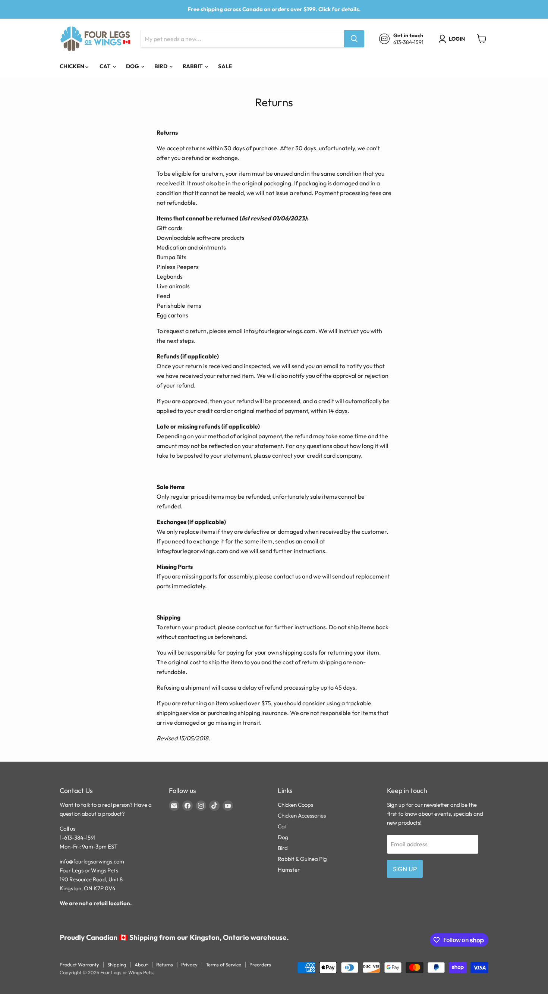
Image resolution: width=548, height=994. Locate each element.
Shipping (116, 965)
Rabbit (193, 66)
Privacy (189, 965)
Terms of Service (223, 965)
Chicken (72, 66)
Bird (161, 66)
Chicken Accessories (302, 815)
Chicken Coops (295, 804)
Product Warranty (79, 965)
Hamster (289, 869)
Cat (106, 66)
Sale (225, 66)
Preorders (260, 965)
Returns (164, 965)
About (141, 965)
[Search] (354, 38)
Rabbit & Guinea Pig (302, 858)
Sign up (405, 869)
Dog (133, 66)
